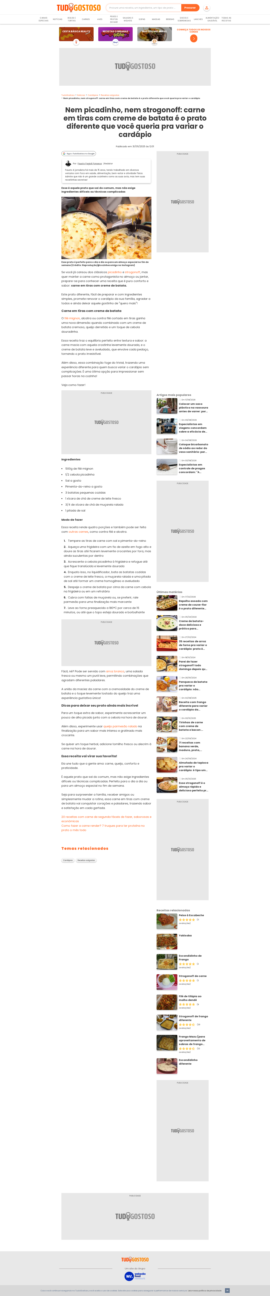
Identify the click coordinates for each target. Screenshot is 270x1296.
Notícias (57, 19)
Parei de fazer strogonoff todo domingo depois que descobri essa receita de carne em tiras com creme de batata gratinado (193, 665)
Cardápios (93, 95)
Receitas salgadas (110, 95)
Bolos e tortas (72, 19)
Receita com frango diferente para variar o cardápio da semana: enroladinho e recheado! (193, 706)
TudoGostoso (68, 95)
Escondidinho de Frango (190, 957)
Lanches (198, 19)
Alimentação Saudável (212, 19)
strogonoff (132, 272)
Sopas (142, 19)
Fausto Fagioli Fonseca (90, 163)
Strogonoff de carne (193, 976)
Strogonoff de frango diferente (193, 1018)
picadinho (115, 272)
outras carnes (78, 532)
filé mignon (72, 318)
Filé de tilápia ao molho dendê (190, 998)
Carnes (86, 19)
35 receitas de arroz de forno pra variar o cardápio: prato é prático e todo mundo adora (193, 645)
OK (227, 1290)
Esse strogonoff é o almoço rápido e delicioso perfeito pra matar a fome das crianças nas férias (193, 786)
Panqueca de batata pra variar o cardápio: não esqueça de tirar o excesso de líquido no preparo (193, 685)
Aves (99, 19)
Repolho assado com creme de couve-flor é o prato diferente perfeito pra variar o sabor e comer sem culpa (193, 604)
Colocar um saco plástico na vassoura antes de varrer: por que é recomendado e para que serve (193, 407)
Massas (156, 19)
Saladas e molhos (128, 19)
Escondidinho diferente (188, 1062)
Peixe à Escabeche (191, 915)
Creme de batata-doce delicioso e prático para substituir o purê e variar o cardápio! (192, 625)
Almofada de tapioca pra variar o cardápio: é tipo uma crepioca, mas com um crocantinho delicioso (193, 766)
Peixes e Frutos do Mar (114, 19)
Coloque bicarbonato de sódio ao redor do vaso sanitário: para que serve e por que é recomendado (193, 448)
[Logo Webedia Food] (135, 1276)
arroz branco (115, 671)
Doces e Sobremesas (184, 19)
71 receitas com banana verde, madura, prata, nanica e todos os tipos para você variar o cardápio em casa (193, 746)
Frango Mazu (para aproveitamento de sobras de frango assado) (192, 1040)
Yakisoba (185, 935)
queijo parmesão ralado (120, 726)
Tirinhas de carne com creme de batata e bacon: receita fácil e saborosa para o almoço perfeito (191, 726)
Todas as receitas (226, 19)
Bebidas (170, 19)
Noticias (81, 95)
